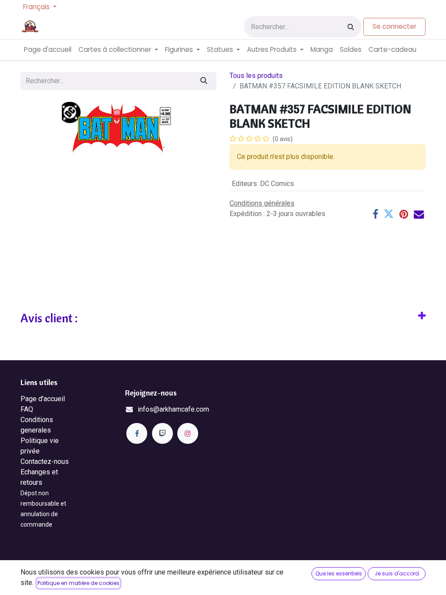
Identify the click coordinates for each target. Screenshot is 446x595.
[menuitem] (47, 49)
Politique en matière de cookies (78, 583)
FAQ (26, 409)
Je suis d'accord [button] (397, 573)
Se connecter (394, 26)
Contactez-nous (44, 461)
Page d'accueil (42, 399)
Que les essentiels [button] (338, 573)
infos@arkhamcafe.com (173, 409)
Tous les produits (256, 75)
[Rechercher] (351, 26)
